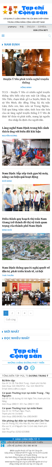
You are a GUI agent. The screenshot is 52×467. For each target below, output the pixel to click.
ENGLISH (31, 26)
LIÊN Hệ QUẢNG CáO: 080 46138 (22, 445)
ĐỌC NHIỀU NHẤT (17, 338)
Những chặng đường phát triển (26, 362)
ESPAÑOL (42, 26)
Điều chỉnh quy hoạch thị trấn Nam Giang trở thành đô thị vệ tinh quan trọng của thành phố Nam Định (24, 222)
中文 (22, 26)
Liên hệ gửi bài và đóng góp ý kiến (25, 442)
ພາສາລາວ (12, 26)
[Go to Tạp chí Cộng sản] (26, 10)
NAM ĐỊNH (12, 44)
